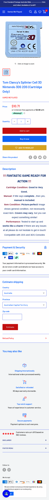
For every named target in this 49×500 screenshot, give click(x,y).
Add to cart (24, 131)
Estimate (10, 327)
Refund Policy (8, 338)
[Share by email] (44, 157)
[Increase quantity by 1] (27, 121)
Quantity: (6, 121)
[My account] (35, 11)
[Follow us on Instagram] (9, 470)
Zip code (6, 311)
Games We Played (10, 97)
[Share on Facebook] (30, 157)
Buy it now (24, 139)
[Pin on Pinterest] (35, 157)
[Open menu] (4, 12)
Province (6, 299)
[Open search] (30, 11)
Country (6, 287)
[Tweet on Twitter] (40, 157)
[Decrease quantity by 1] (14, 121)
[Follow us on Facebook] (4, 470)
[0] (44, 11)
